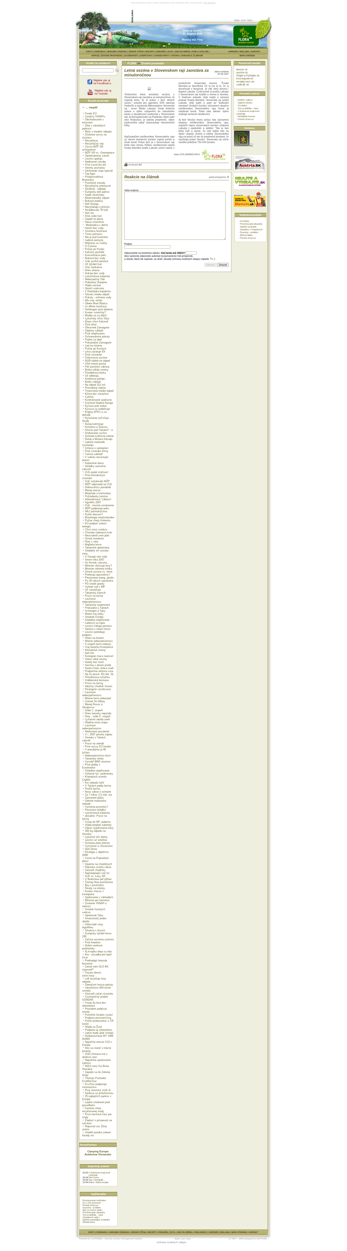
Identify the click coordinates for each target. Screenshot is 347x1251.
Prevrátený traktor (95, 387)
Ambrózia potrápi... (96, 378)
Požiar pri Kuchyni (95, 348)
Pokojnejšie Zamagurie (98, 342)
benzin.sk (242, 69)
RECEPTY (150, 52)
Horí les (89, 212)
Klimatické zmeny (95, 650)
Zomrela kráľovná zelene (99, 435)
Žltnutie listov (89, 1222)
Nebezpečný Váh (95, 279)
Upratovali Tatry (94, 915)
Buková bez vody (95, 258)
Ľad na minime (93, 345)
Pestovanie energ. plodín (99, 577)
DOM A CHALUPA (200, 52)
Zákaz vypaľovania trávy (99, 827)
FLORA (132, 63)
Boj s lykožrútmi (94, 885)
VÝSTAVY (176, 56)
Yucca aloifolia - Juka (93, 1215)
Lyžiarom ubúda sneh (97, 719)
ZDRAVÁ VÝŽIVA (136, 52)
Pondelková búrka (95, 372)
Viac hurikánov (93, 267)
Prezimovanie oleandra (94, 1212)
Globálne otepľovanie (97, 619)
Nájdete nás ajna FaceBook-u (102, 82)
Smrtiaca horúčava (96, 231)
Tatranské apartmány (97, 547)
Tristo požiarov (93, 234)
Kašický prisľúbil (94, 252)
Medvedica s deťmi (96, 224)
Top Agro (90, 173)
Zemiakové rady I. (91, 1217)
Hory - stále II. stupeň (97, 716)
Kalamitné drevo (94, 463)
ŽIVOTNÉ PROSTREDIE (112, 56)
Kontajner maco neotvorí (99, 656)
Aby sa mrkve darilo (92, 1210)
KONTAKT (255, 52)
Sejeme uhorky (245, 102)
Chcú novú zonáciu (96, 529)
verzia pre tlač (135, 164)
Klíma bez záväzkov (97, 393)
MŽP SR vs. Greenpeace (99, 152)
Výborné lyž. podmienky (99, 773)
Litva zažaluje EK (95, 351)
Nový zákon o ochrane (98, 791)
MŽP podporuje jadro (97, 508)
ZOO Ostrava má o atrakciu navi (94, 1055)
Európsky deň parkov (97, 191)
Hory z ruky (91, 541)
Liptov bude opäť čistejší (99, 1032)
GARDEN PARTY (162, 56)
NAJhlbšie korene (246, 116)
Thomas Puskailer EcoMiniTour (94, 1080)
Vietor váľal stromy (96, 659)
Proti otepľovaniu (95, 333)
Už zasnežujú (93, 589)
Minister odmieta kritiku (98, 568)
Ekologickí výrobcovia (98, 689)
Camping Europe (97, 1151)
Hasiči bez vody (94, 228)
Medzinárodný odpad (97, 197)
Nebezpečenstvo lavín (98, 755)
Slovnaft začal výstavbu (99, 993)
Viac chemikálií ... (97, 1180)
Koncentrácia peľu (95, 255)
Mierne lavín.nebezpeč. (98, 698)
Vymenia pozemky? (96, 806)
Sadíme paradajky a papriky (96, 1219)
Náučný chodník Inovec (98, 686)
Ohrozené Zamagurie (97, 327)
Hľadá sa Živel (93, 1026)
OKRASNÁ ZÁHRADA (117, 52)
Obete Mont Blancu (96, 303)
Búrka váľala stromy (96, 369)
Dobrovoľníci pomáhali (98, 487)
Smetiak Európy (94, 616)
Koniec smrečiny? (95, 312)
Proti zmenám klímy (96, 451)
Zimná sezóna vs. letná (98, 571)
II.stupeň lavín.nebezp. (98, 643)
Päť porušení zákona (97, 366)
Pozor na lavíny (94, 595)
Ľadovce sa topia (95, 622)
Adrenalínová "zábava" (98, 499)
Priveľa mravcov (91, 1205)
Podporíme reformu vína (99, 671)
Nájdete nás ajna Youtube (103, 92)
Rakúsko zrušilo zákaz (98, 867)
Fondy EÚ (91, 113)
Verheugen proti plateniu (99, 309)
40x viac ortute (93, 300)
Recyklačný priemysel (98, 185)
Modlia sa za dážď (95, 315)
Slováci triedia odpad (97, 294)
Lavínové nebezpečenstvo (91, 600)
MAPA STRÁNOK (247, 56)
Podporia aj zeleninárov (98, 1029)
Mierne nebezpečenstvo (99, 640)
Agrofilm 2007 (93, 502)
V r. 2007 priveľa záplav (98, 734)
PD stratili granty (94, 583)
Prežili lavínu (92, 788)
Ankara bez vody (95, 273)
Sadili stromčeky (94, 194)
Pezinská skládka (95, 809)
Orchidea (242, 105)
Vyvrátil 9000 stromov (97, 761)
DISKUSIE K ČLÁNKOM (192, 56)
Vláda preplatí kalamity (98, 824)
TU (211, 258)
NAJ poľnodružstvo (96, 511)
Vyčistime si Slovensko (98, 845)
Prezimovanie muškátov (94, 1200)
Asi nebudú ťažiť (94, 782)
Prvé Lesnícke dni (95, 164)
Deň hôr (89, 653)
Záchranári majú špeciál (99, 170)
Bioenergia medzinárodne (99, 517)
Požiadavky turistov (96, 496)
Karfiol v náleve (245, 100)
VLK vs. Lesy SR (95, 876)
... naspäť (91, 107)
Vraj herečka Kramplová (99, 647)
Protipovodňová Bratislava (92, 178)
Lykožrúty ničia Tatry (97, 318)
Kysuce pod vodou (96, 405)
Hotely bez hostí (94, 662)
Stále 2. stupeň (94, 710)
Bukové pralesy (94, 200)
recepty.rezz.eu (245, 81)
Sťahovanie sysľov (96, 432)
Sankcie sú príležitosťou (99, 1093)
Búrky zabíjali (93, 381)
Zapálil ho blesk (94, 218)
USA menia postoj (95, 363)
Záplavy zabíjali (94, 330)
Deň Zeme (91, 848)
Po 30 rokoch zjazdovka (99, 580)
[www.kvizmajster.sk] (242, 145)
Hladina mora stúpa (96, 722)
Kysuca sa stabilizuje (97, 408)
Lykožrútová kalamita (97, 812)
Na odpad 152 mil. (95, 384)
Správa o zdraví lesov (97, 628)
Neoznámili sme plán (97, 535)
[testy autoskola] (251, 145)
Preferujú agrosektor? (97, 574)
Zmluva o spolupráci (96, 448)
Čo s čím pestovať (92, 1203)
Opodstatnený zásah (97, 155)
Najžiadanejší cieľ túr (97, 873)
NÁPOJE (96, 56)
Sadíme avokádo (248, 226)
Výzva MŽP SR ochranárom (92, 148)
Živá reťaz (91, 324)
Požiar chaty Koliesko (97, 520)
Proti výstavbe (93, 354)
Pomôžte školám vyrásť (99, 1014)
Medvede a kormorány (98, 493)
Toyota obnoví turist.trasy (91, 974)
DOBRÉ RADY (147, 56)
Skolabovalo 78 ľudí (96, 209)
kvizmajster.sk (244, 78)
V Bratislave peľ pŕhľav (98, 879)
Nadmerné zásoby (95, 161)
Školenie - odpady (95, 188)
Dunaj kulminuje (94, 423)
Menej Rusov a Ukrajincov (92, 706)
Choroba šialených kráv (98, 532)
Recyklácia (91, 140)
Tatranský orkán (94, 758)
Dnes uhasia (92, 270)
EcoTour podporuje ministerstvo (94, 1086)
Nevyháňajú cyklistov (97, 206)
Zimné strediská (94, 538)
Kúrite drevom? (94, 514)
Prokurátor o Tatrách (97, 607)
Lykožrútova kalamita (97, 276)
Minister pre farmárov (97, 900)
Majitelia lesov (93, 544)
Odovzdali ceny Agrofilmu (92, 926)
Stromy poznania (95, 167)
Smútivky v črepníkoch (251, 229)
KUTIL (171, 52)
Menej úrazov (93, 490)
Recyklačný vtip (94, 143)
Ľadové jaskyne (94, 240)
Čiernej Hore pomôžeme (99, 882)
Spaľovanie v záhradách (99, 897)
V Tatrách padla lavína (98, 785)
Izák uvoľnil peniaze (96, 261)
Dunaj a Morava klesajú (98, 439)
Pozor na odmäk (94, 743)
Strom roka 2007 (94, 559)
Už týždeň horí (93, 264)
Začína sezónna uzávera (99, 939)
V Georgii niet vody (96, 556)
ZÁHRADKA (99, 52)
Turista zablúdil (94, 454)
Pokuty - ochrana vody (98, 297)
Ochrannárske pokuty (97, 336)
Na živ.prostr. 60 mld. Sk (99, 674)
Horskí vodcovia (94, 288)
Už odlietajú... (93, 375)
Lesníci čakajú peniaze (98, 625)
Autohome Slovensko (98, 1154)
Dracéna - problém (92, 1207)
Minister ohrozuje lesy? (98, 565)
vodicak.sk (242, 84)
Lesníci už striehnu (96, 839)
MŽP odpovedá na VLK (98, 484)
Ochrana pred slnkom (97, 842)
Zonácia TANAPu (95, 116)
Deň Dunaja (91, 203)
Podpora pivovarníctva (98, 1017)
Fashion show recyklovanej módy (93, 1110)
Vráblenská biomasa (97, 680)
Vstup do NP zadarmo (98, 821)
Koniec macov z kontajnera (93, 893)
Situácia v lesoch (95, 930)
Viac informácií (209, 3)
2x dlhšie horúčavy (96, 306)
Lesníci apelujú (93, 158)
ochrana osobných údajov (171, 1242)
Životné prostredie (152, 63)
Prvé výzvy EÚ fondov (98, 746)
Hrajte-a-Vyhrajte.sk (247, 75)
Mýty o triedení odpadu (98, 131)
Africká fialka (246, 235)
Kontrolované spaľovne (98, 399)
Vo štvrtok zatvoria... (97, 562)
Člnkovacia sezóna (96, 357)
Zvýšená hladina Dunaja (99, 402)
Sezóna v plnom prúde (98, 665)
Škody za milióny (95, 888)
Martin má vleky (94, 613)
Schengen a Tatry (95, 610)
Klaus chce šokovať (96, 321)
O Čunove (91, 246)
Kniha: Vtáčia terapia (98, 1182)
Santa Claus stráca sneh (99, 668)
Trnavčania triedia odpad (99, 390)
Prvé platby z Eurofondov (91, 766)
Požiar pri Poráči (94, 249)
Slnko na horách (94, 637)
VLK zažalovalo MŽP (97, 481)
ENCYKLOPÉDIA (182, 52)
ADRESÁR (233, 52)
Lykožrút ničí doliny (96, 836)
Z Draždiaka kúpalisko (98, 291)
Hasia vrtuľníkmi (94, 221)
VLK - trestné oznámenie (99, 505)
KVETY (89, 52)
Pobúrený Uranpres (96, 282)
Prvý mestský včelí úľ (98, 1090)
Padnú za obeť (93, 339)
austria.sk (242, 72)
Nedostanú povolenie (97, 731)
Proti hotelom (92, 942)
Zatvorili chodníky (95, 870)
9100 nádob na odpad (97, 360)
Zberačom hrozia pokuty (99, 984)
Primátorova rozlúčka (97, 677)
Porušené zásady (95, 182)
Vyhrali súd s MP (95, 586)
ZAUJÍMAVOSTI (132, 56)
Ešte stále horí (93, 215)
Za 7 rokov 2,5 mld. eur (98, 794)
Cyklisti (89, 396)
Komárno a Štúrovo (96, 426)
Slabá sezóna (93, 285)
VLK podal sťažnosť (96, 472)
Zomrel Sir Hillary (95, 701)
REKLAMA (244, 52)
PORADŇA (161, 52)
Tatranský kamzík (95, 592)
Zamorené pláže (94, 797)
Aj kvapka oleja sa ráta (98, 951)
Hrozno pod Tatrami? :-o (99, 429)
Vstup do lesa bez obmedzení (94, 1004)
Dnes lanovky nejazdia (98, 713)
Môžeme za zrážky (96, 243)
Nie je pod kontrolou (96, 237)
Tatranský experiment (97, 604)
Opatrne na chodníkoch (98, 864)
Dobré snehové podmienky (92, 947)
